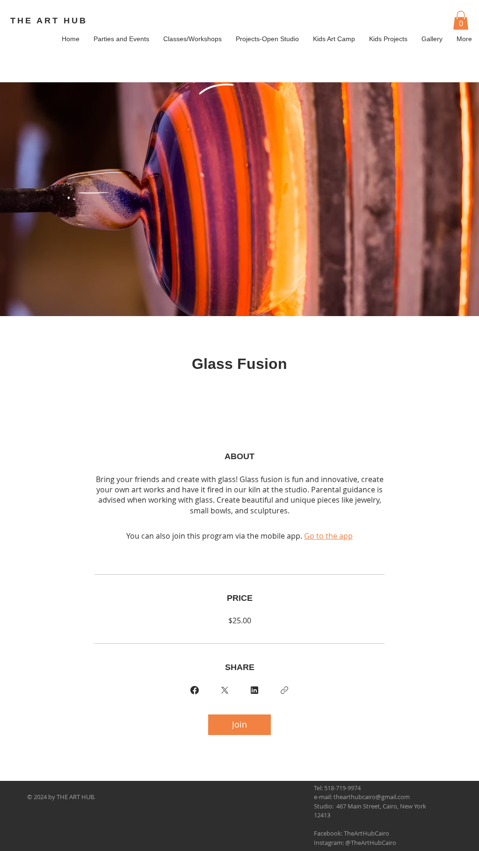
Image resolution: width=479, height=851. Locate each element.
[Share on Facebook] (194, 690)
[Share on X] (224, 690)
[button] (461, 20)
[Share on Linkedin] (254, 690)
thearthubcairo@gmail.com (372, 797)
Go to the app (328, 536)
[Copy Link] (284, 690)
